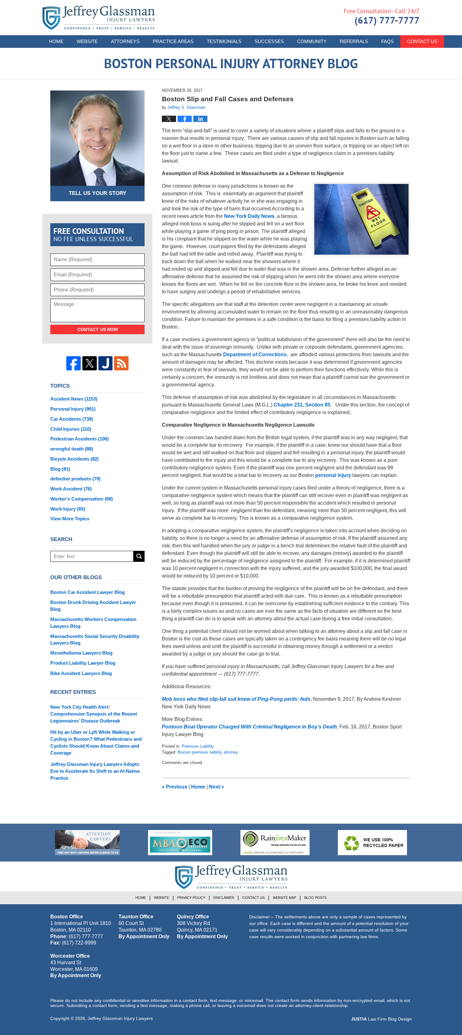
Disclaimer (223, 897)
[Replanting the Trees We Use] (372, 842)
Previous (174, 786)
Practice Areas (173, 41)
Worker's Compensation (81, 498)
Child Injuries (70, 429)
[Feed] (121, 363)
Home (56, 41)
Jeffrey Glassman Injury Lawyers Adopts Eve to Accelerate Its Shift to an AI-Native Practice (95, 771)
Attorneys (125, 41)
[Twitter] (89, 363)
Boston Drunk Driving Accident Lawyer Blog (93, 606)
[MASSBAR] (180, 842)
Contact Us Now (97, 329)
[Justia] (105, 363)
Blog (60, 469)
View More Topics (69, 518)
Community (312, 41)
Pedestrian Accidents (79, 438)
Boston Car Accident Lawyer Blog (87, 592)
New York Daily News (248, 216)
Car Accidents (71, 419)
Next (216, 786)
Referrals (354, 41)
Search (139, 556)
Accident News (73, 398)
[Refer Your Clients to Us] (87, 842)
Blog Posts (315, 897)
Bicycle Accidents (74, 459)
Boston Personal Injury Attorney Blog (98, 18)
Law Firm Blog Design (381, 1018)
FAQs (387, 41)
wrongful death (71, 448)
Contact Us (422, 41)
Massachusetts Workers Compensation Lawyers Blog (93, 623)
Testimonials (224, 41)
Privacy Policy (191, 897)
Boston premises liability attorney (208, 752)
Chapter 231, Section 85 (302, 404)
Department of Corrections (255, 354)
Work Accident (71, 488)
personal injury (333, 475)
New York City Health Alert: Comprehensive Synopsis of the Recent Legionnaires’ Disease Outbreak (93, 713)
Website (87, 41)
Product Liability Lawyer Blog (82, 663)
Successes (269, 41)
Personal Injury (73, 409)
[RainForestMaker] (275, 842)
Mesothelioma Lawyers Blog (81, 653)
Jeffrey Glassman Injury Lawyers (120, 1018)
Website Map (284, 897)
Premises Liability (198, 746)
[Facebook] (73, 363)
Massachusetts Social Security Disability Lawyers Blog (94, 640)
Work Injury (67, 509)
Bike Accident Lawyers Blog (81, 673)
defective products (75, 478)
